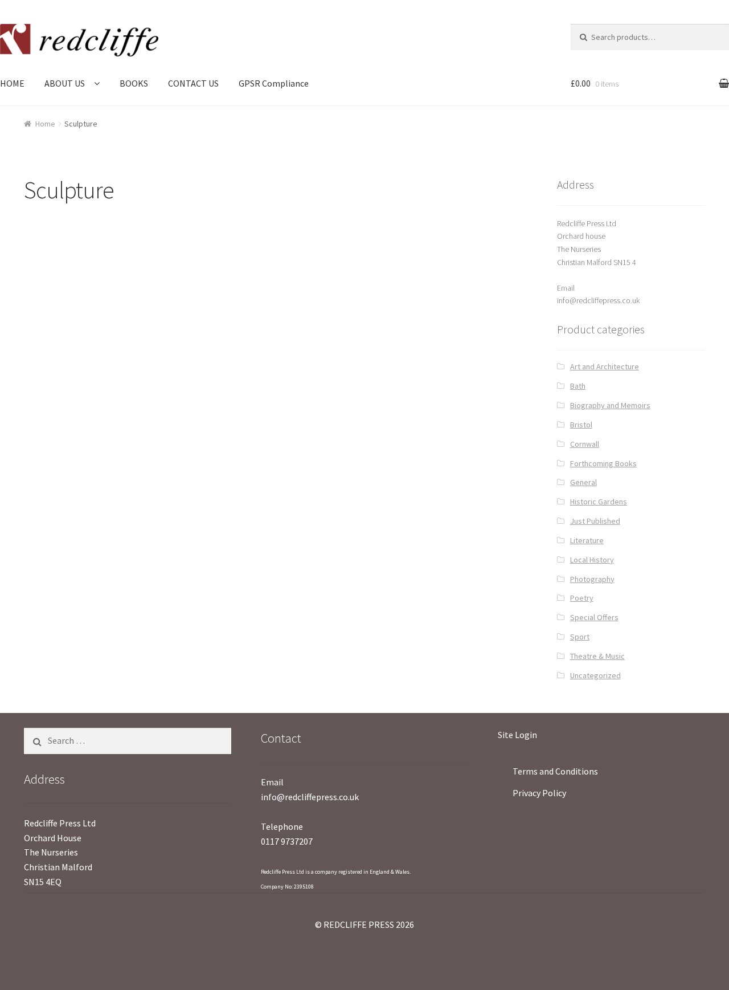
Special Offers (594, 617)
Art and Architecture (604, 366)
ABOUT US (64, 83)
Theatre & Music (597, 656)
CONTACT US (193, 83)
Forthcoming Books (603, 463)
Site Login (517, 734)
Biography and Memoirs (610, 405)
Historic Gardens (598, 501)
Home (45, 124)
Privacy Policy (539, 792)
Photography (592, 579)
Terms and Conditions (555, 771)
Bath (577, 386)
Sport (579, 637)
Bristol (581, 424)
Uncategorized (595, 675)
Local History (592, 560)
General (583, 482)
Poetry (581, 598)
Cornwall (584, 444)
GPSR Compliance (274, 83)
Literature (587, 540)
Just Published (595, 521)
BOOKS (134, 83)
